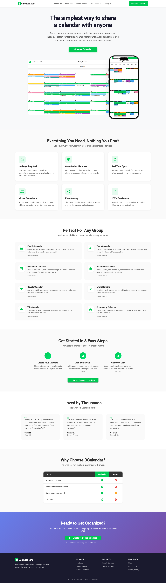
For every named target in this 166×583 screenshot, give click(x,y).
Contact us (57, 4)
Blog (130, 563)
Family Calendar (108, 563)
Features (68, 4)
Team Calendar (108, 566)
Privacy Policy (133, 570)
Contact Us (132, 566)
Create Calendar (82, 570)
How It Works (81, 4)
